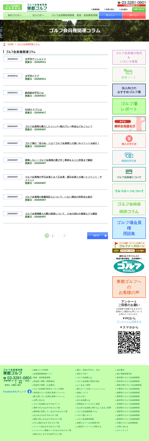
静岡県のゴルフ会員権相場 (128, 419)
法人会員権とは (83, 400)
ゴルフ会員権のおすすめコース (46, 404)
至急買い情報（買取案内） (44, 381)
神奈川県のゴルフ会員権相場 (129, 385)
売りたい (110, 15)
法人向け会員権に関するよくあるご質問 (94, 408)
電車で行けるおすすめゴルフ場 (46, 408)
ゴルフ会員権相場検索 (62, 15)
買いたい (134, 15)
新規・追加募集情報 (87, 15)
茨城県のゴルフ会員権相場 (128, 404)
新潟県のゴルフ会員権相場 (128, 408)
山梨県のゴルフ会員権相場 (128, 415)
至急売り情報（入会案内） (44, 385)
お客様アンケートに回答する (89, 426)
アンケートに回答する (129, 321)
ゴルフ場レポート (129, 106)
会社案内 (123, 9)
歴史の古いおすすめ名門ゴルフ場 (47, 434)
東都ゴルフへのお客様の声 (129, 287)
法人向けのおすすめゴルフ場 (129, 90)
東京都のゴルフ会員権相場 (128, 377)
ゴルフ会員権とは (84, 377)
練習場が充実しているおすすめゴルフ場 (50, 411)
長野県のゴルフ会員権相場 (128, 411)
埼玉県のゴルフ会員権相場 (128, 381)
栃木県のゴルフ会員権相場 (128, 400)
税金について (82, 392)
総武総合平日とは (34, 92)
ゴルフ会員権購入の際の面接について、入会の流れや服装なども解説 (61, 213)
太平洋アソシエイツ (35, 59)
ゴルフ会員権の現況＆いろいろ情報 (48, 389)
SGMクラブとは (33, 109)
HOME (11, 44)
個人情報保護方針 (124, 374)
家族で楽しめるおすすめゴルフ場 (47, 419)
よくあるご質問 (83, 385)
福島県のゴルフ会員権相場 (128, 392)
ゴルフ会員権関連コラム (28, 44)
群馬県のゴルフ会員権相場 (128, 396)
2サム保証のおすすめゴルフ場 (46, 423)
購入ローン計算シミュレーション (91, 389)
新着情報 (96, 9)
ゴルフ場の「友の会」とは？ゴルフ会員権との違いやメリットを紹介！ (62, 143)
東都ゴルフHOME (40, 370)
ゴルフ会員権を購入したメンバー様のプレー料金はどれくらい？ (59, 126)
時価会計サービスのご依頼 (88, 404)
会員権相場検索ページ (42, 374)
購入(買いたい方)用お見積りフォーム (49, 396)
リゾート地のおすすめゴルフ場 (46, 426)
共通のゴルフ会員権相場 (127, 423)
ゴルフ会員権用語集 (85, 419)
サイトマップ (122, 430)
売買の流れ (110, 9)
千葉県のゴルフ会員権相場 (128, 389)
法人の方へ (38, 15)
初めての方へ (15, 15)
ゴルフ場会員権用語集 (129, 228)
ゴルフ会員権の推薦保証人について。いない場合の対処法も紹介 (59, 197)
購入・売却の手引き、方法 (88, 370)
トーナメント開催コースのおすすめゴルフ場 (52, 430)
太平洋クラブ (32, 76)
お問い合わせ (139, 9)
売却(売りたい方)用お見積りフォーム (49, 392)
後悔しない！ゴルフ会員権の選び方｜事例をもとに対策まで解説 (59, 160)
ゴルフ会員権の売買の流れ (88, 381)
